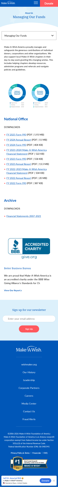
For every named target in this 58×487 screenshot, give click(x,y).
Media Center (29, 403)
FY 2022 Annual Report (18, 178)
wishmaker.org (29, 364)
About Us (29, 13)
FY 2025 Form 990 (16, 134)
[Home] (29, 349)
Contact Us (29, 411)
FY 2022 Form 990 (16, 183)
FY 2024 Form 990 (16, 144)
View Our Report (12, 290)
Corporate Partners (29, 387)
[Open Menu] (36, 3)
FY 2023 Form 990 (16, 158)
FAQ (45, 453)
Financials (36, 453)
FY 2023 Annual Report (18, 164)
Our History (29, 372)
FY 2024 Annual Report (18, 139)
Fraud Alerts (29, 419)
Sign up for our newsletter (29, 310)
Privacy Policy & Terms (20, 453)
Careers (29, 395)
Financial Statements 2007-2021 (23, 216)
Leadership (29, 380)
